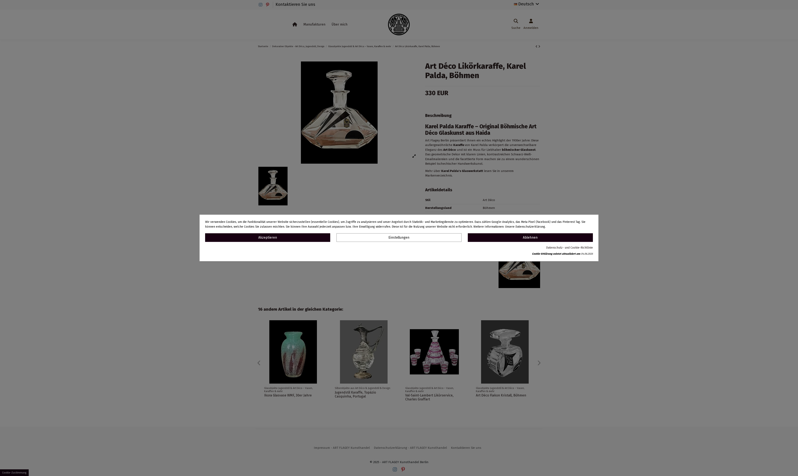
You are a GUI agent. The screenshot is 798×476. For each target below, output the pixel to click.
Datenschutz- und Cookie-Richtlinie (569, 248)
